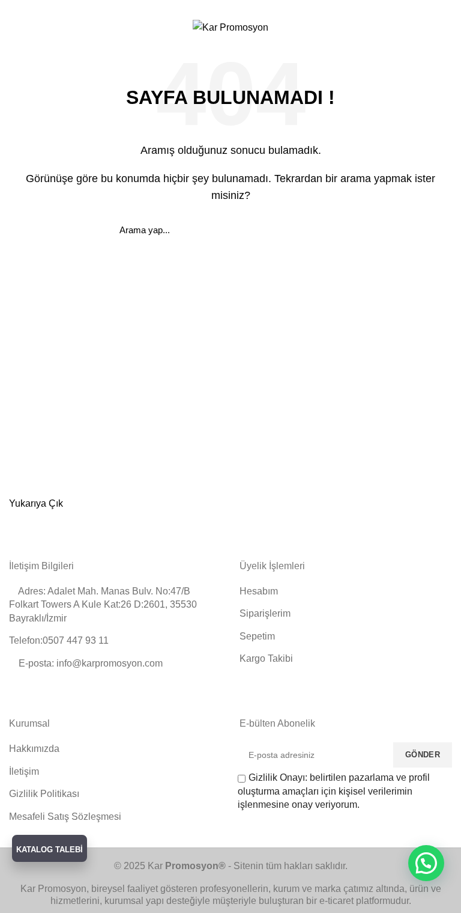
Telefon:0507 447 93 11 (59, 640)
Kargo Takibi (266, 658)
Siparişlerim (265, 613)
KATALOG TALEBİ (49, 849)
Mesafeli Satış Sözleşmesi (65, 816)
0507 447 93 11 (297, 7)
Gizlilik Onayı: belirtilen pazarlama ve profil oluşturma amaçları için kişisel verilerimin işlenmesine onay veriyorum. (334, 791)
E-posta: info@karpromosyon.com (89, 663)
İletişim (24, 771)
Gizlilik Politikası (44, 794)
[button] (426, 863)
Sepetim (257, 636)
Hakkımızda (34, 749)
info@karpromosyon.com (194, 7)
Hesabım (259, 591)
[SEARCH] (334, 229)
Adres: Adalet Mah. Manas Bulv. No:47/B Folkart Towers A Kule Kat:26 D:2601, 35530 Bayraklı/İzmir (103, 604)
